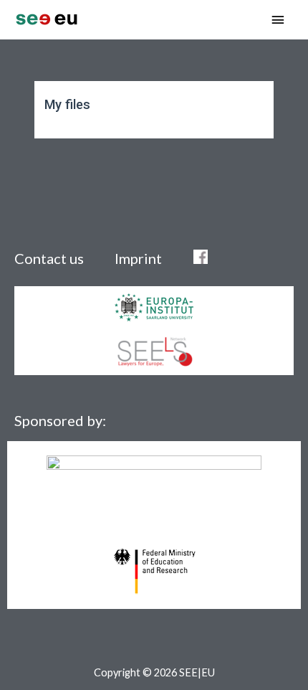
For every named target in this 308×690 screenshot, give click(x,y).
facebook (200, 257)
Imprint (140, 258)
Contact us (49, 258)
